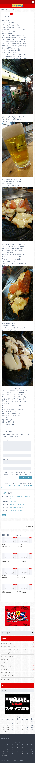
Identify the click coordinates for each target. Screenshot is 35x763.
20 (17, 727)
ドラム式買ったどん (15, 501)
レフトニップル (7, 656)
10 (3, 725)
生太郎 (4, 669)
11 (8, 725)
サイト (5, 466)
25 (8, 729)
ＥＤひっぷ (5, 679)
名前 (5, 453)
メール (5, 459)
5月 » (5, 731)
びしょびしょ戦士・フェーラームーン (13, 649)
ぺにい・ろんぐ (7, 653)
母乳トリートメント (8, 666)
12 (12, 725)
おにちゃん (6, 643)
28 (22, 729)
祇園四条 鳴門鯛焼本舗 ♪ (16, 510)
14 (22, 725)
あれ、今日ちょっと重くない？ (18, 504)
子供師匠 (5, 659)
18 (8, 727)
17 (3, 727)
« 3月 (2, 731)
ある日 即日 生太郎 (11, 760)
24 (3, 729)
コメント (6, 440)
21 (22, 727)
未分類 (4, 493)
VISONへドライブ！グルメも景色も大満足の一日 (21, 497)
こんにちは (6, 523)
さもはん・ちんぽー (8, 646)
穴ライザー (6, 672)
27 (17, 729)
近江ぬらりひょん (7, 676)
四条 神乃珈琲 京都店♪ (16, 507)
